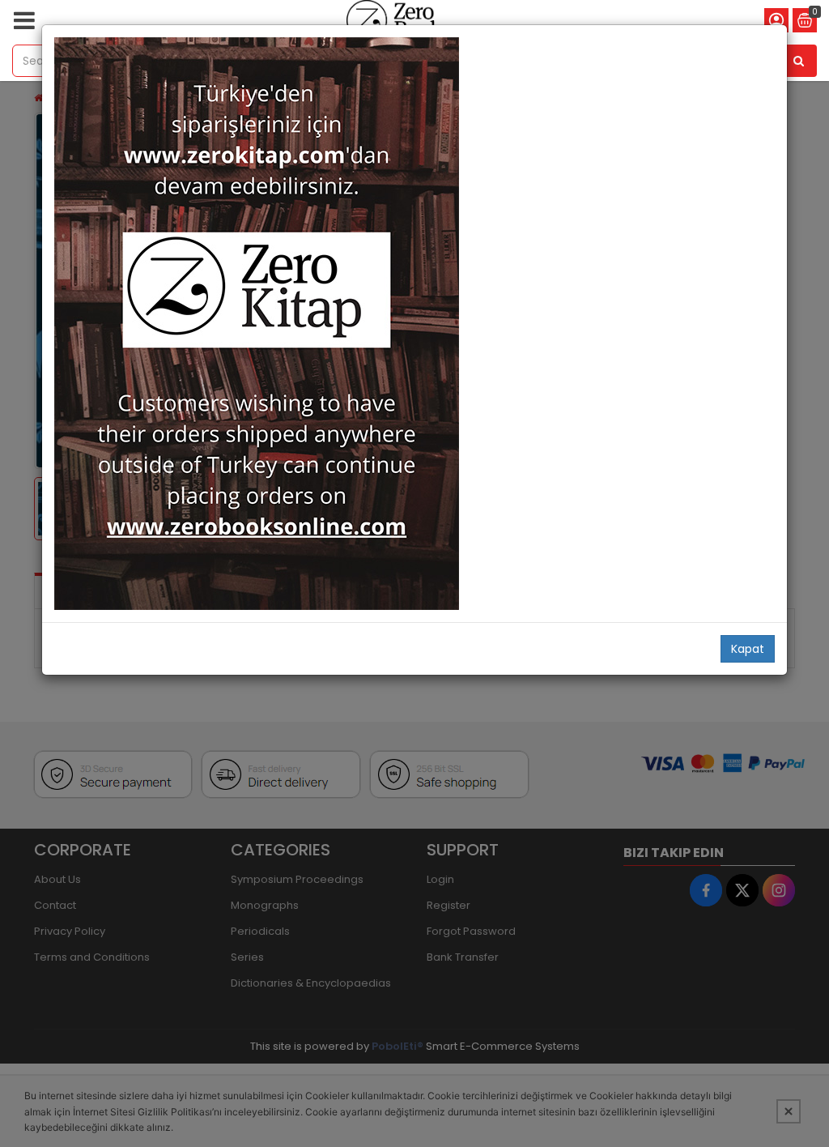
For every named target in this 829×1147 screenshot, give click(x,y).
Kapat (747, 649)
